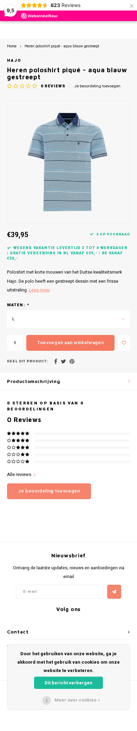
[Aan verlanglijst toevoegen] (124, 343)
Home (12, 46)
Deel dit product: (27, 361)
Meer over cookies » (77, 700)
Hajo (14, 60)
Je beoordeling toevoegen (97, 86)
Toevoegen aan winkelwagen (70, 342)
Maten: (18, 305)
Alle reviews (19, 474)
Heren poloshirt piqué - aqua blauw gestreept (62, 46)
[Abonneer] (114, 592)
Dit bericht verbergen (68, 682)
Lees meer (39, 290)
